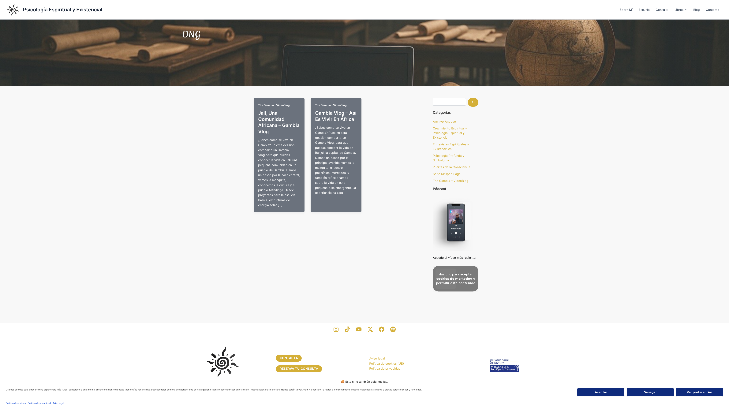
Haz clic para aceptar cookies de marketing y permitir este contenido (455, 279)
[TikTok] (347, 329)
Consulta (662, 10)
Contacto (712, 10)
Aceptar (601, 392)
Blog (696, 10)
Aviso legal (58, 403)
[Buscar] (473, 102)
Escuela (644, 10)
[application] (685, 9)
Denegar (650, 392)
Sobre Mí (626, 10)
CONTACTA (289, 358)
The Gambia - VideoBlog (274, 105)
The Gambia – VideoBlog (450, 181)
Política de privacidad (39, 403)
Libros (679, 10)
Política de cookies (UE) (386, 363)
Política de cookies (16, 403)
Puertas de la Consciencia (451, 167)
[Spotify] (393, 329)
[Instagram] (336, 329)
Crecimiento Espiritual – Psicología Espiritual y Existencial (450, 132)
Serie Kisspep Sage (447, 174)
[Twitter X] (370, 329)
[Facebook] (381, 329)
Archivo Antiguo (444, 121)
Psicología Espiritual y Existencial (62, 10)
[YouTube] (359, 329)
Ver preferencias (699, 392)
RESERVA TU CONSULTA (299, 369)
